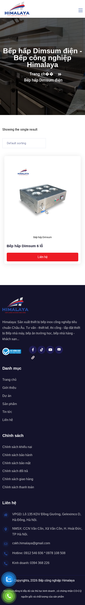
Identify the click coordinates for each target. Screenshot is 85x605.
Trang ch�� (42, 74)
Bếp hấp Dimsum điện (43, 80)
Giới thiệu (9, 387)
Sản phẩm (9, 404)
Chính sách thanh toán (18, 487)
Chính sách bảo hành (17, 455)
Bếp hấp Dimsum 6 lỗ (25, 246)
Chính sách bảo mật (16, 463)
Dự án (6, 395)
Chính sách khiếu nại (17, 447)
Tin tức (7, 411)
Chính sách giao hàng (17, 479)
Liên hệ (42, 257)
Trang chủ (9, 379)
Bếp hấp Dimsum (42, 237)
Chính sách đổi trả (15, 471)
